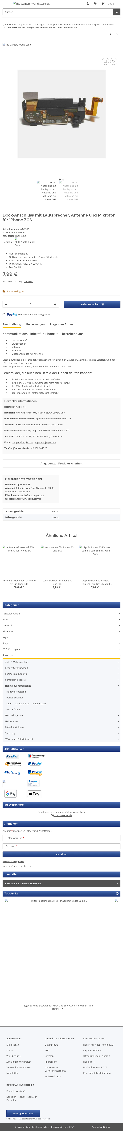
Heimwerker (11, 721)
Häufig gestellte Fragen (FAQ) (98, 1044)
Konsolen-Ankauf (15, 1091)
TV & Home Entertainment (19, 739)
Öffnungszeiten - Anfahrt (96, 1055)
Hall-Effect (88, 1061)
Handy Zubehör (14, 697)
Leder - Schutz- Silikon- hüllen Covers (26, 703)
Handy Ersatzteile (16, 691)
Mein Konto (12, 1044)
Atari (5, 619)
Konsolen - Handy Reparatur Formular (21, 1098)
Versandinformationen (18, 1067)
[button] (87, 3)
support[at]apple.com (45, 442)
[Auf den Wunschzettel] (113, 61)
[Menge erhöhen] (55, 304)
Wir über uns (13, 1055)
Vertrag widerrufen (23, 1113)
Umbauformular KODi (95, 1067)
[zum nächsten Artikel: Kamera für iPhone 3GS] (117, 34)
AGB (47, 1050)
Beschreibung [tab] (12, 324)
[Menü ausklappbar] (8, 2)
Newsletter (12, 1073)
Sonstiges (8, 655)
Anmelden (61, 854)
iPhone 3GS (20, 235)
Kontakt (10, 1050)
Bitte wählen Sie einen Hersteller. (23, 883)
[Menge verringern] (6, 304)
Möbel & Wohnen (14, 727)
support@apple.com (22, 442)
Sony (5, 643)
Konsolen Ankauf (12, 613)
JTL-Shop (106, 1127)
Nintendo (8, 631)
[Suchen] (116, 11)
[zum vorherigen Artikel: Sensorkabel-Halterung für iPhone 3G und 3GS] (110, 34)
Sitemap (49, 1055)
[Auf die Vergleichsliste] (105, 61)
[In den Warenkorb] (5, 53)
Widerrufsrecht (53, 1076)
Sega (5, 637)
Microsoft (8, 625)
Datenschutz (51, 1044)
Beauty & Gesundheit (16, 667)
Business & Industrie (16, 673)
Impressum (51, 1061)
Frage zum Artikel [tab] (62, 324)
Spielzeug (10, 733)
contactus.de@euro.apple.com (28, 495)
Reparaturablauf (92, 1050)
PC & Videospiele (11, 649)
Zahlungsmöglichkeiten (18, 1061)
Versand (28, 281)
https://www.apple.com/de (28, 498)
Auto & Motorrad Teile (17, 662)
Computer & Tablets (16, 679)
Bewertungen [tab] (35, 324)
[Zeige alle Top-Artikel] (117, 893)
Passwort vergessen (13, 861)
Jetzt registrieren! (23, 866)
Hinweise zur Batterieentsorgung (55, 1069)
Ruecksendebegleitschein (97, 1073)
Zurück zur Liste (12, 24)
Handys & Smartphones (18, 685)
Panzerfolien (13, 709)
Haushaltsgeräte (14, 715)
